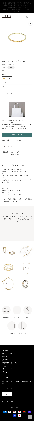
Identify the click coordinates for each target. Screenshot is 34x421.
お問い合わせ (5, 372)
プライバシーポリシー (8, 369)
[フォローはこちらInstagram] (12, 401)
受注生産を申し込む (17, 134)
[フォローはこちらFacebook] (3, 401)
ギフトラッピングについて (18, 129)
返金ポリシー (5, 360)
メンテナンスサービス (17, 213)
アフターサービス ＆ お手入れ (10, 354)
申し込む (6, 394)
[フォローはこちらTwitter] (7, 401)
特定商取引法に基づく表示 (9, 363)
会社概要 (4, 357)
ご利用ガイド (5, 350)
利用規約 (4, 366)
